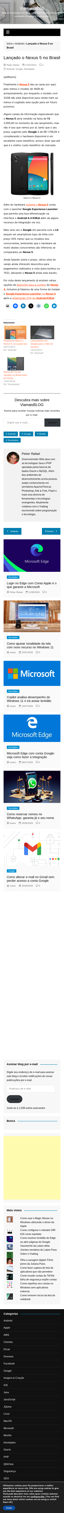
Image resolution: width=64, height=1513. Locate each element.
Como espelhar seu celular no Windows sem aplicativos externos (36, 1287)
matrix (13, 652)
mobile (42, 434)
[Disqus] (32, 935)
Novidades (29, 69)
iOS (6, 1385)
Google (19, 69)
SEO (6, 1478)
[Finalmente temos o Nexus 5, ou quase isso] (15, 332)
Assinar (52, 422)
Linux (7, 1413)
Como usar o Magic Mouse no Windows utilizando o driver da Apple (37, 1222)
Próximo (49, 531)
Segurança (10, 1471)
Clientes (8, 1342)
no (31, 293)
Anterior (14, 531)
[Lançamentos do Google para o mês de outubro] (42, 332)
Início (10, 43)
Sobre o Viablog (29, 1253)
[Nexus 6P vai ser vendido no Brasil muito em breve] (15, 363)
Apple (7, 1327)
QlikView (9, 1464)
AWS (6, 1335)
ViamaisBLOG (32, 8)
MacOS (8, 1421)
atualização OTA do (33, 298)
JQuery (7, 1406)
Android (19, 43)
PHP (6, 1457)
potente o (37, 204)
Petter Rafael (13, 65)
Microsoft (9, 1428)
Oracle (7, 1449)
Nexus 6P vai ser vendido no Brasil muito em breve (15, 375)
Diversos (8, 1356)
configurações (37, 1496)
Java (6, 1392)
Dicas (7, 1349)
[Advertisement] (32, 1168)
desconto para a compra (31, 284)
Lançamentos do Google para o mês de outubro (41, 343)
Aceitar (9, 1508)
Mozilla (7, 1435)
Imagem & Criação (14, 1378)
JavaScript (9, 1399)
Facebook (9, 1363)
